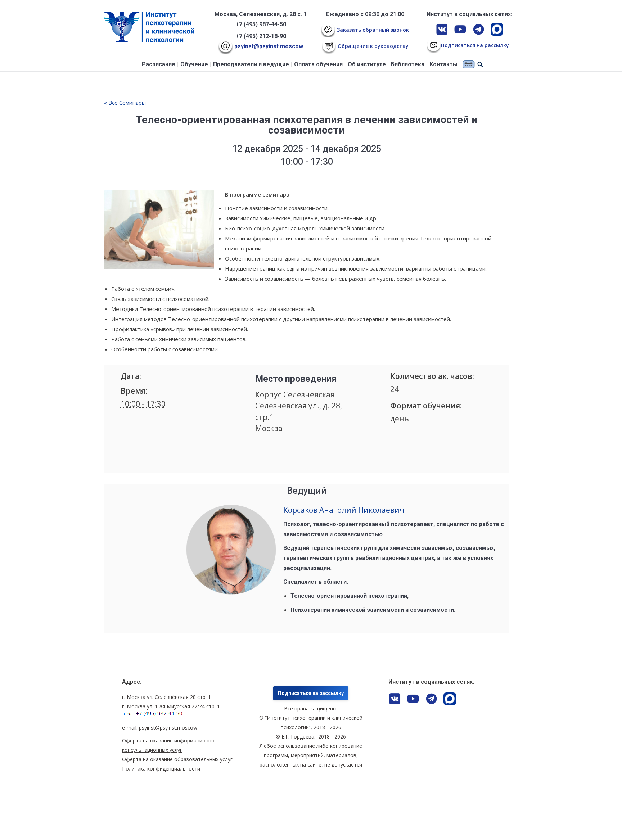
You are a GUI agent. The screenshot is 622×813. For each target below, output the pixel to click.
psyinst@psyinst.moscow (268, 46)
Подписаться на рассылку (311, 693)
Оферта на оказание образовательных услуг (177, 759)
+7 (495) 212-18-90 (260, 36)
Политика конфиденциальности (161, 768)
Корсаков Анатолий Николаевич (344, 510)
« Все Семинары (125, 102)
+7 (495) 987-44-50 (260, 24)
